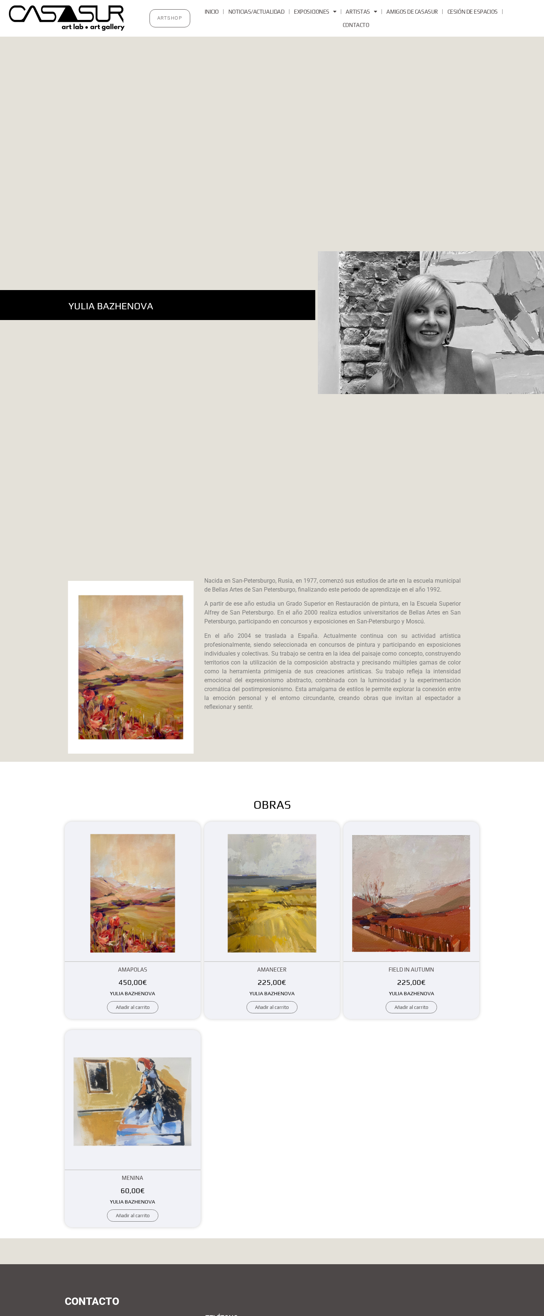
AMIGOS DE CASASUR (411, 12)
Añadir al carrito (133, 1007)
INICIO (212, 12)
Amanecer (271, 969)
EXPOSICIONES (311, 12)
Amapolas (132, 969)
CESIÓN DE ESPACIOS (472, 12)
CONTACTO (356, 25)
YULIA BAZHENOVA (132, 993)
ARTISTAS (358, 12)
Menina (132, 1178)
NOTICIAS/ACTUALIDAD (256, 12)
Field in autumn (411, 969)
